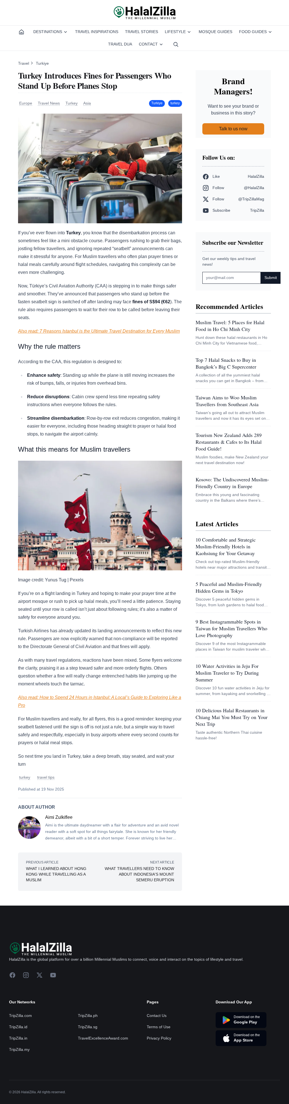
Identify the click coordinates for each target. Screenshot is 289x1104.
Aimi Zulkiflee (59, 817)
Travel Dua (120, 44)
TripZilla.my (19, 1083)
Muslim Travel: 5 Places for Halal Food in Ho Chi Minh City (230, 325)
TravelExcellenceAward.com (103, 1072)
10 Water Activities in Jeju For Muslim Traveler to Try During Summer (227, 673)
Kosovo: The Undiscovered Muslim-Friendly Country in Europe (232, 483)
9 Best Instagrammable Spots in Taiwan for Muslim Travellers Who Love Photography (231, 628)
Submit (270, 277)
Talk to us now (233, 128)
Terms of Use (158, 1060)
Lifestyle (175, 31)
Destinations (47, 31)
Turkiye (42, 63)
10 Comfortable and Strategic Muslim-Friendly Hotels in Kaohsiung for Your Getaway (226, 546)
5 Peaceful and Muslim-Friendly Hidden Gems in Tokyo (229, 587)
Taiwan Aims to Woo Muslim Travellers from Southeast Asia (227, 401)
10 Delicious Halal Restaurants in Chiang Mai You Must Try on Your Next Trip (232, 717)
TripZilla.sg (87, 1060)
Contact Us (157, 1049)
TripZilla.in (18, 1072)
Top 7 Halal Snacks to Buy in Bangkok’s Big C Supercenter (226, 363)
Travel (24, 63)
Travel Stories (141, 31)
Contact (148, 44)
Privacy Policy (159, 1072)
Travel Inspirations (96, 31)
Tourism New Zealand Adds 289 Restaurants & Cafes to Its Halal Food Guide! (229, 442)
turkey (175, 103)
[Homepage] (21, 32)
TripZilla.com (20, 1049)
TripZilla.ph (88, 1049)
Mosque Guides (215, 31)
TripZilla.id (18, 1060)
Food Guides (253, 31)
